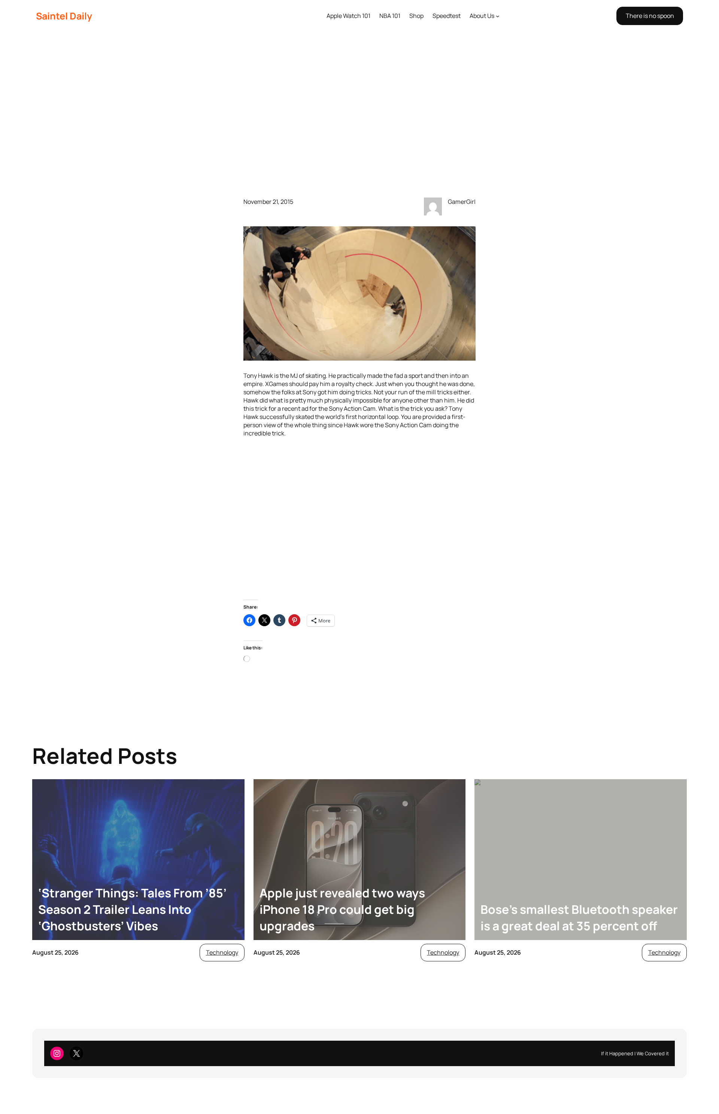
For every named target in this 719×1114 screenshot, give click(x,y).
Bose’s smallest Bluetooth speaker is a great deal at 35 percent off (579, 917)
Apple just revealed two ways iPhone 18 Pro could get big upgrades (342, 909)
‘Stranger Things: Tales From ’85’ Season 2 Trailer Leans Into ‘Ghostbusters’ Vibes (132, 909)
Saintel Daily (64, 15)
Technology (222, 952)
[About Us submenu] (498, 16)
